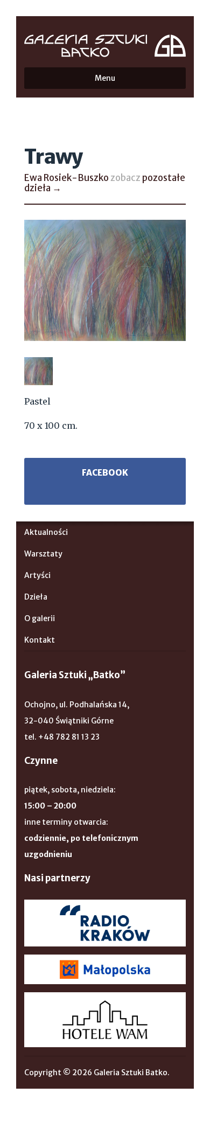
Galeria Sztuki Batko (105, 46)
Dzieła (35, 597)
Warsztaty (43, 554)
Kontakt (39, 640)
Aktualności (46, 532)
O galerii (39, 618)
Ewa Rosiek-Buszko (66, 178)
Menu (105, 78)
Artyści (37, 575)
